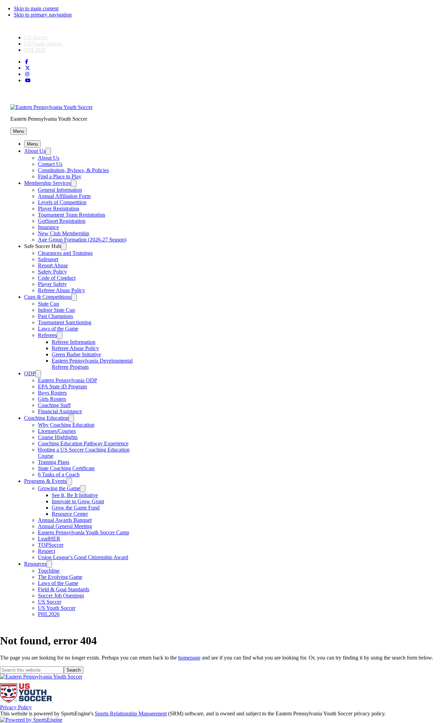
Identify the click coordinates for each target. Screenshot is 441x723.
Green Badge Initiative (76, 354)
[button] (18, 131)
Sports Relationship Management (131, 713)
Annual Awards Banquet (65, 520)
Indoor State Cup (56, 310)
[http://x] (27, 68)
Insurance (48, 227)
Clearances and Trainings (65, 253)
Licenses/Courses (57, 431)
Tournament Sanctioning (64, 322)
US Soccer (36, 37)
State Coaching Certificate (66, 468)
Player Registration (58, 208)
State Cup (48, 304)
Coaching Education (46, 418)
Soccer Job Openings (61, 595)
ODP (29, 373)
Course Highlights (58, 437)
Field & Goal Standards (63, 589)
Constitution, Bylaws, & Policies (73, 170)
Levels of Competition (62, 202)
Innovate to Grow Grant (78, 501)
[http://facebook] (26, 62)
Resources (35, 564)
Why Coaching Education (66, 425)
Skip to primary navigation (43, 15)
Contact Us (50, 164)
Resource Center (70, 514)
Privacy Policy (16, 707)
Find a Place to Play (59, 176)
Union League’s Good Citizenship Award (83, 557)
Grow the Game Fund (76, 508)
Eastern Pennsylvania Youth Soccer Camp (83, 532)
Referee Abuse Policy (61, 290)
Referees (47, 335)
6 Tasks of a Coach (59, 474)
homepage (189, 658)
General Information (60, 190)
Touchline (49, 571)
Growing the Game (59, 488)
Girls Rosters (52, 399)
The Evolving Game (60, 577)
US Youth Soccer (43, 44)
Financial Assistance (60, 411)
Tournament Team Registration (71, 215)
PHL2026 (35, 50)
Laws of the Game (58, 328)
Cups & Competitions (47, 297)
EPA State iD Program (62, 386)
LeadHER (49, 539)
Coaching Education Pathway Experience (83, 443)
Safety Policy (52, 272)
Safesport (48, 259)
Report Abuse (53, 265)
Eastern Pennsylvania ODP (67, 380)
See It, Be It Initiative (75, 495)
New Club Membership (63, 233)
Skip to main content (36, 8)
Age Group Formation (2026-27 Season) (82, 239)
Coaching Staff (54, 405)
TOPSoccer (50, 545)
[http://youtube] (28, 80)
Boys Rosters (52, 393)
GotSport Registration (61, 221)
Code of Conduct (56, 278)
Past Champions (55, 316)
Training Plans (53, 462)
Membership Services (47, 183)
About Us (34, 151)
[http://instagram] (27, 74)
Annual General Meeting (65, 526)
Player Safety (52, 284)
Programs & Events (45, 481)
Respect (46, 551)
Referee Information (73, 342)
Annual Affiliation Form (64, 196)
